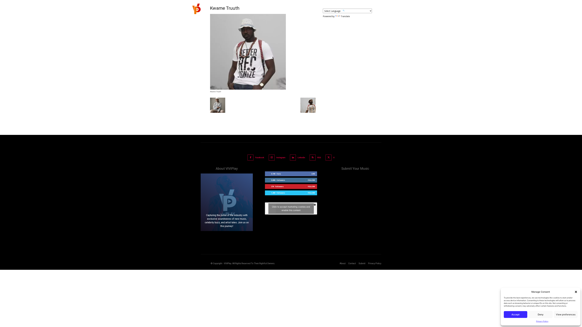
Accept (516, 314)
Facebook (259, 157)
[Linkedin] (293, 157)
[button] (575, 291)
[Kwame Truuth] (248, 89)
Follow (311, 180)
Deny (541, 314)
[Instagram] (272, 157)
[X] (328, 157)
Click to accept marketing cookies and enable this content (291, 208)
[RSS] (313, 157)
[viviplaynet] (196, 10)
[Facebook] (250, 157)
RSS (319, 157)
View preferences (565, 314)
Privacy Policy (542, 321)
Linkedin (301, 157)
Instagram (280, 157)
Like (313, 174)
